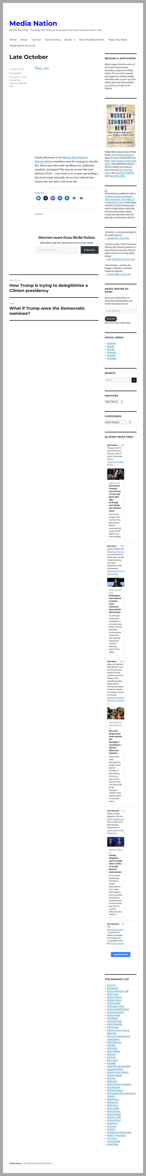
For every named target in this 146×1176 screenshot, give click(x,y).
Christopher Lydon (115, 1006)
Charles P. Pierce (114, 997)
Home (13, 39)
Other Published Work (91, 39)
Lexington (14, 77)
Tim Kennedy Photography (119, 1132)
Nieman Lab (112, 1102)
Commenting (53, 39)
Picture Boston (113, 1111)
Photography (15, 73)
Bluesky (110, 346)
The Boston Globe (117, 176)
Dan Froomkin (113, 1015)
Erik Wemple (113, 1027)
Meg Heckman (113, 1087)
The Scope (111, 1126)
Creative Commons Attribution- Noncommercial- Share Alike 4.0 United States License (119, 199)
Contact (36, 39)
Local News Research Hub (118, 1066)
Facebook (111, 343)
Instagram (112, 358)
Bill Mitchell (112, 988)
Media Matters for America (119, 1084)
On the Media (113, 1108)
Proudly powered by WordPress (38, 1163)
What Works (112, 1144)
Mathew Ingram (114, 1075)
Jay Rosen (111, 1054)
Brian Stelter (112, 994)
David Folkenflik (114, 1024)
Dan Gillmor (112, 1018)
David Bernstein (114, 1021)
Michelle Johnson (115, 1090)
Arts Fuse (111, 985)
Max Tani (111, 1078)
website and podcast (124, 155)
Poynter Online (114, 1114)
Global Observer (114, 1042)
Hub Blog (111, 1045)
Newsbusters (113, 1099)
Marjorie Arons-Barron (117, 1072)
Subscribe (89, 249)
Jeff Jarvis (111, 1057)
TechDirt (111, 1129)
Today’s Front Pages (116, 1135)
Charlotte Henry (114, 1000)
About (24, 39)
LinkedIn (111, 355)
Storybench (112, 1123)
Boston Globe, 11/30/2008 (119, 274)
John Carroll (112, 1060)
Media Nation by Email (22, 45)
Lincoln (23, 77)
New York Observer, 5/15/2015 (121, 259)
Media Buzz (112, 1081)
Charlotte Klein (114, 1003)
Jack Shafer (112, 1048)
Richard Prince (113, 1120)
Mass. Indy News (117, 39)
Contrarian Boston (115, 1012)
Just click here (111, 85)
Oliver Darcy (112, 1105)
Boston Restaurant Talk (117, 991)
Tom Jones (112, 1138)
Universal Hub (113, 1141)
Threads (111, 349)
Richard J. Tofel (114, 1117)
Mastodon (111, 352)
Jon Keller (111, 1063)
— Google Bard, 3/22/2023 (117, 238)
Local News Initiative (124, 173)
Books (68, 39)
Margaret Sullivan (115, 1069)
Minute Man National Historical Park (18, 83)
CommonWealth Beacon (118, 1009)
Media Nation (33, 23)
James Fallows (113, 1051)
